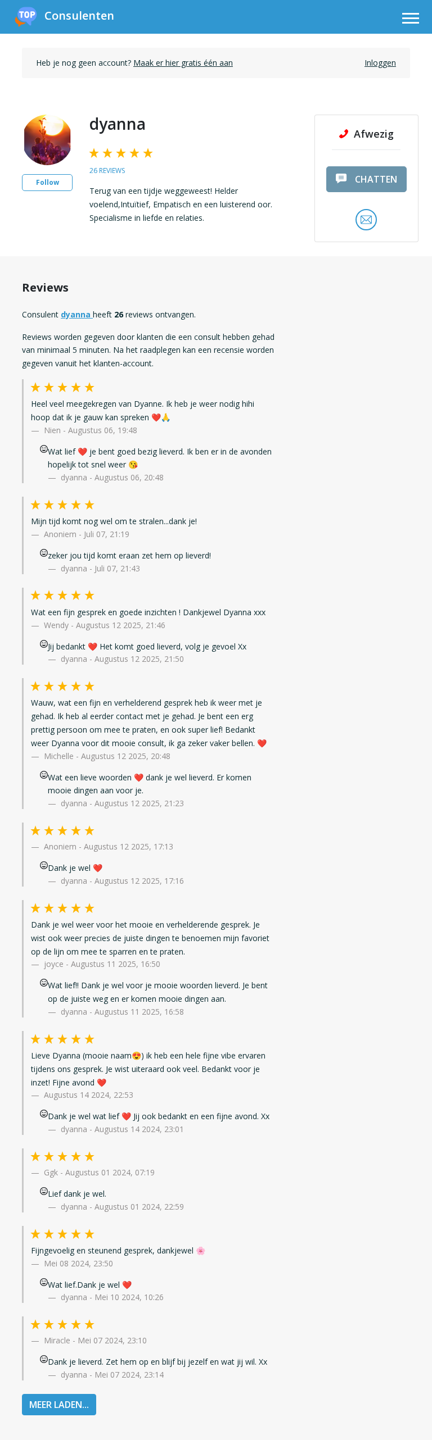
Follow (47, 182)
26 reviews (107, 170)
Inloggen (380, 62)
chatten (376, 179)
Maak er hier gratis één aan (183, 62)
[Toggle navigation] (411, 19)
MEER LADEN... (59, 1404)
